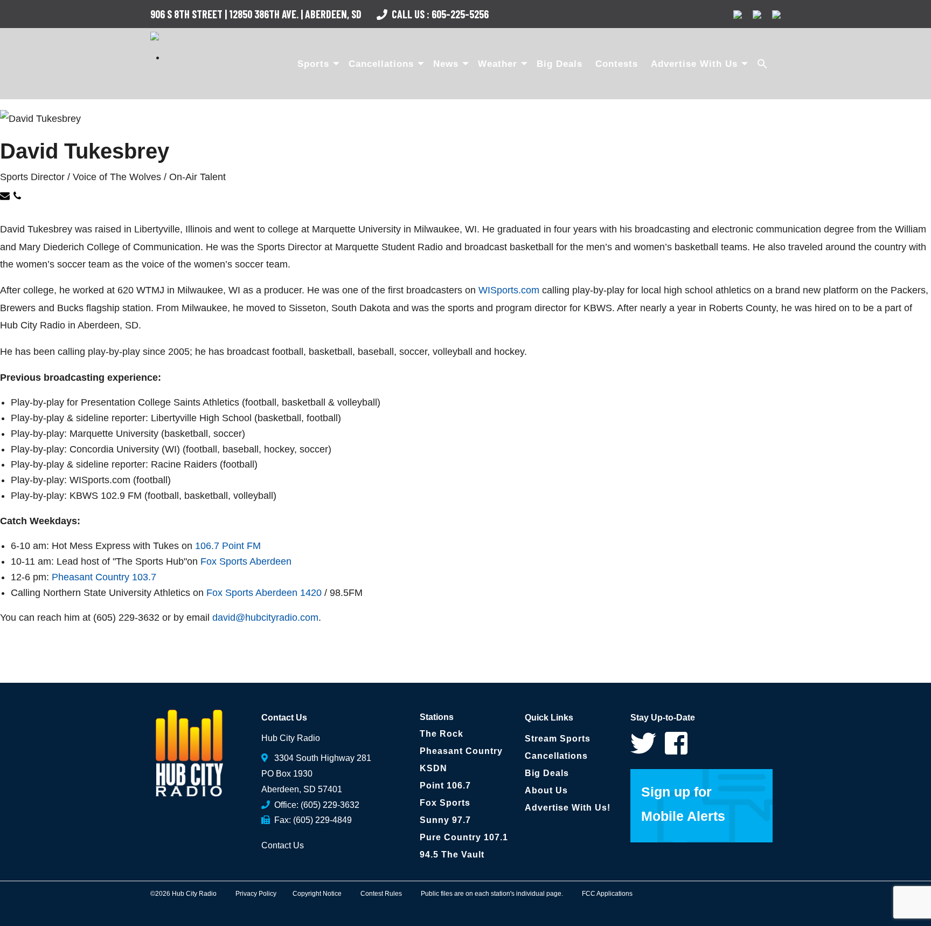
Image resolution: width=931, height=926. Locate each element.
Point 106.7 (445, 785)
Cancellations (381, 64)
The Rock (441, 733)
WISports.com (508, 290)
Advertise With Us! (567, 807)
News (445, 64)
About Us (546, 790)
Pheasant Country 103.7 (104, 577)
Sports (313, 64)
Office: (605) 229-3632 (314, 805)
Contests (616, 64)
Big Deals (559, 64)
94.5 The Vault (452, 854)
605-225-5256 (460, 14)
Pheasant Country (461, 751)
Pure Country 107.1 (464, 837)
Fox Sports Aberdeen (245, 561)
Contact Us (282, 845)
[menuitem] (316, 64)
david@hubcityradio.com (265, 617)
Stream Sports (557, 738)
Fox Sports (445, 802)
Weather (497, 64)
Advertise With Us (694, 64)
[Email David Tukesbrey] (6, 197)
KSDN (433, 768)
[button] (763, 64)
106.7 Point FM (228, 545)
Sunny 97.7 (445, 820)
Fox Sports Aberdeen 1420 (264, 592)
